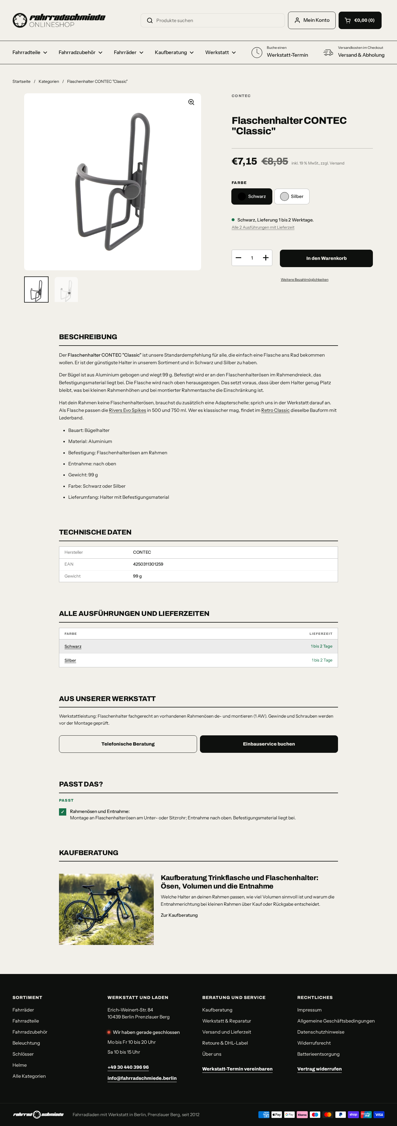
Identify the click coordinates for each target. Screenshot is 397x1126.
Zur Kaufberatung (179, 915)
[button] (360, 20)
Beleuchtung (26, 1043)
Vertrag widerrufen (319, 1068)
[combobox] (213, 20)
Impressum (309, 1010)
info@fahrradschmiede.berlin (142, 1078)
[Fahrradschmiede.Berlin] (58, 20)
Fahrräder (23, 1010)
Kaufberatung (217, 1010)
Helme (19, 1065)
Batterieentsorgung (318, 1054)
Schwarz (73, 646)
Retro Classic (275, 410)
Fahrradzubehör (29, 1032)
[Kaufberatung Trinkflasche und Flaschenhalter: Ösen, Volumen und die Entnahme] (106, 909)
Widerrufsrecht (314, 1043)
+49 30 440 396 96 (128, 1067)
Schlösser (23, 1054)
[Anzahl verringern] (238, 258)
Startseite (21, 81)
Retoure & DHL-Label (225, 1043)
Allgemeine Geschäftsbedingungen (336, 1021)
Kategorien (49, 81)
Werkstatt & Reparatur (226, 1021)
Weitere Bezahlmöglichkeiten (304, 279)
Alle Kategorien (29, 1076)
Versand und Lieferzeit (226, 1032)
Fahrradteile (25, 1021)
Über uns (211, 1054)
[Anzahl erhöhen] (265, 258)
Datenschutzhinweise (320, 1032)
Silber (70, 660)
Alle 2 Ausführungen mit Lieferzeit (263, 227)
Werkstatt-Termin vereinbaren (237, 1068)
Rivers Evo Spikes (127, 410)
